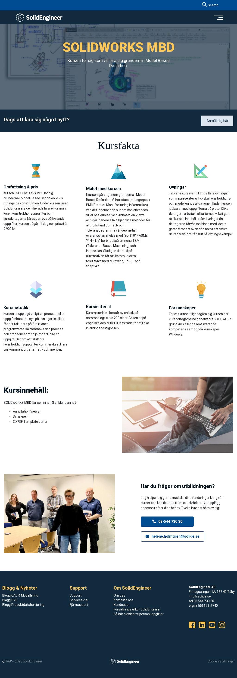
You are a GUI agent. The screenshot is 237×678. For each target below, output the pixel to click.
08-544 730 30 (169, 521)
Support (76, 595)
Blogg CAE (9, 600)
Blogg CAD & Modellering (20, 595)
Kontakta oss (124, 600)
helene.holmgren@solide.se (175, 536)
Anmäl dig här (217, 121)
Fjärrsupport (79, 605)
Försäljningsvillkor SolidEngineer (137, 609)
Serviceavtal (79, 600)
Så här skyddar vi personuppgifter (139, 614)
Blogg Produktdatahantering (23, 605)
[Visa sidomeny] (218, 17)
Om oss (119, 595)
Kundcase (121, 605)
